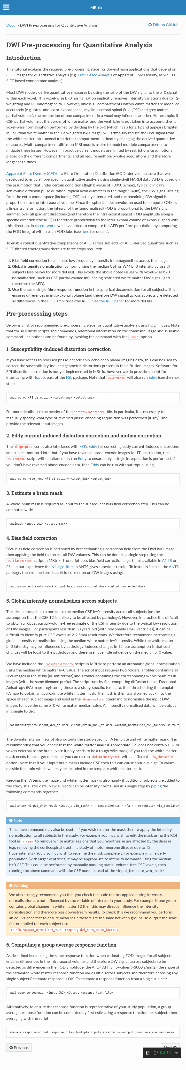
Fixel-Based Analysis (95, 74)
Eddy (153, 377)
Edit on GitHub (165, 24)
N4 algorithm (62, 566)
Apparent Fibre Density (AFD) (31, 173)
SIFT (10, 80)
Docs (10, 25)
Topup (39, 377)
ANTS (167, 560)
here (85, 231)
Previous (21, 1047)
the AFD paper (111, 301)
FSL (69, 377)
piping (156, 786)
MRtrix (96, 7)
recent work (45, 225)
